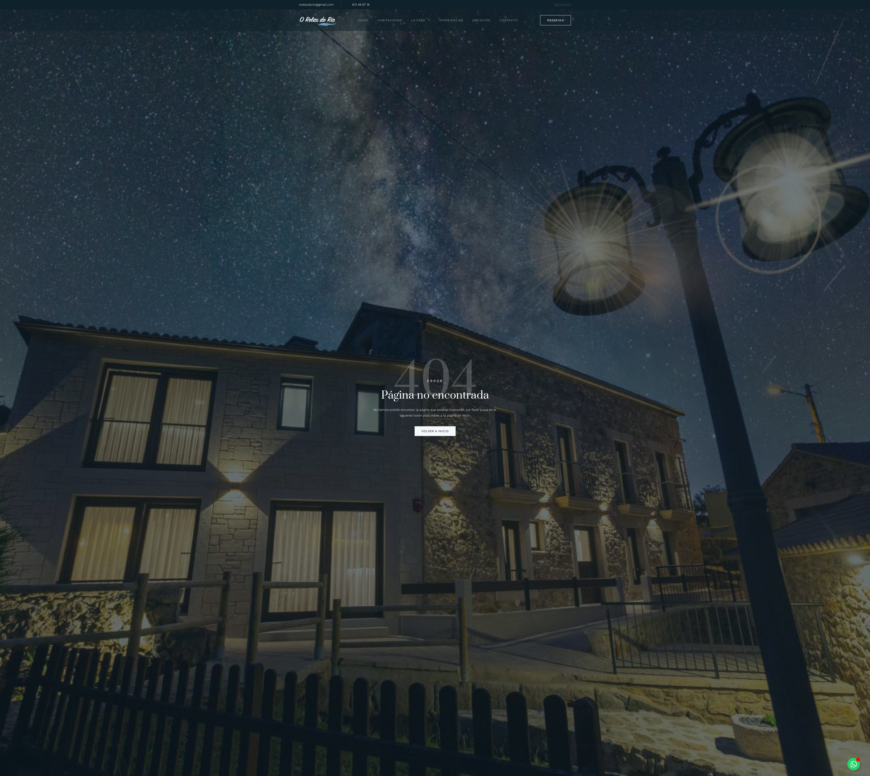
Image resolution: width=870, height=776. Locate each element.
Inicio (363, 20)
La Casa (418, 20)
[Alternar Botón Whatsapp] (853, 764)
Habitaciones (390, 20)
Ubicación (481, 20)
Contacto (509, 20)
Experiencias (451, 20)
